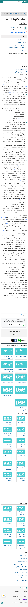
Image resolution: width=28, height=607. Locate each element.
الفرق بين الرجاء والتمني (21, 567)
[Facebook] (26, 588)
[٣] (4, 92)
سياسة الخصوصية (15, 594)
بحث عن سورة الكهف (22, 561)
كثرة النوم (11, 92)
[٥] (20, 181)
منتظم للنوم (9, 223)
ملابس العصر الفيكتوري (22, 581)
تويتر (12, 340)
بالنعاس (8, 138)
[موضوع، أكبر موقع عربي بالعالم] (24, 2)
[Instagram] (21, 588)
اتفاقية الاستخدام (23, 594)
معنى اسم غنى (23, 578)
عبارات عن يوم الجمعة (22, 575)
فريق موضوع (15, 596)
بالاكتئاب (15, 170)
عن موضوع (16, 591)
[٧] (3, 230)
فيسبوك (15, 340)
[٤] (17, 165)
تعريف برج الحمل (23, 559)
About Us (25, 596)
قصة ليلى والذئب (23, 556)
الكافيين (20, 118)
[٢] (5, 90)
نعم (16, 334)
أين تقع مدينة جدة (23, 570)
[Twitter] (24, 588)
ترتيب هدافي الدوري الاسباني (20, 564)
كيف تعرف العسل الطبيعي (21, 572)
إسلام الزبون (12, 27)
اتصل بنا (25, 591)
